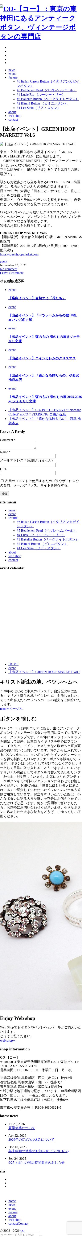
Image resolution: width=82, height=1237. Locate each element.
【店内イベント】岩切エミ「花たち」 (37, 298)
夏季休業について (21, 1128)
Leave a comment (12, 273)
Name (4, 452)
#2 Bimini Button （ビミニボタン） (42, 544)
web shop (14, 556)
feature (12, 518)
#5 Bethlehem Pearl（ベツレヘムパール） (47, 530)
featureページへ (11, 709)
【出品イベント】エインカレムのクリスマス (42, 358)
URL (3, 469)
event (3, 261)
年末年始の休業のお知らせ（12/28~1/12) (38, 1151)
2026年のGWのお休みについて (31, 1139)
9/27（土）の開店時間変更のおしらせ (36, 1162)
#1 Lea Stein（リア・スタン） (39, 548)
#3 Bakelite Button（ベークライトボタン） (48, 539)
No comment (8, 269)
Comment (6, 440)
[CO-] (41, 36)
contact (13, 560)
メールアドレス (12, 460)
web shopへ (8, 1040)
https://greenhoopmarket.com (19, 254)
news (11, 510)
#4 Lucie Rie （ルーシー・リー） (41, 535)
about (12, 552)
